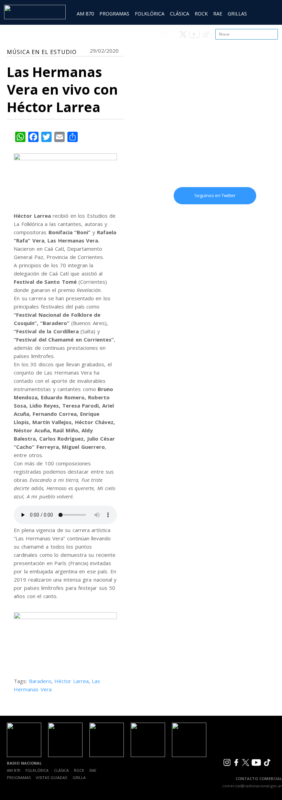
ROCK (201, 13)
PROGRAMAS (114, 13)
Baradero (40, 681)
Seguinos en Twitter (215, 195)
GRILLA (79, 777)
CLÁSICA (179, 13)
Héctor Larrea (71, 681)
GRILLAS (237, 13)
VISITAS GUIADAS (51, 777)
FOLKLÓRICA (149, 13)
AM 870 (85, 13)
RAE (217, 13)
